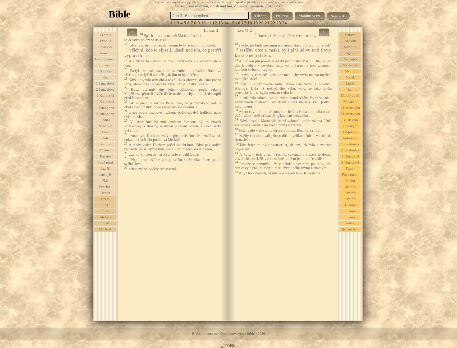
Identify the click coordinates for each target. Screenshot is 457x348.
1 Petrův (350, 193)
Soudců (105, 71)
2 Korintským (350, 114)
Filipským (350, 132)
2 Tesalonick (350, 150)
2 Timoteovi (350, 162)
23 (278, 22)
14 (226, 22)
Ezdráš (105, 120)
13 (220, 22)
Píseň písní (105, 162)
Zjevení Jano (350, 229)
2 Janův (350, 211)
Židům (350, 181)
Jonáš (105, 223)
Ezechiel (105, 187)
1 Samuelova (105, 83)
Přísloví (105, 150)
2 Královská (105, 102)
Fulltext (282, 16)
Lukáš (350, 83)
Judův (350, 223)
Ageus (350, 53)
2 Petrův (350, 199)
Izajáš (105, 168)
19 (255, 22)
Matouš (350, 71)
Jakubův (350, 187)
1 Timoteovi (350, 156)
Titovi (350, 168)
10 (203, 22)
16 (238, 22)
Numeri (105, 53)
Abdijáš (105, 217)
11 (209, 22)
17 (243, 22)
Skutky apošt (350, 96)
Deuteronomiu (105, 59)
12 (214, 22)
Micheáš (105, 229)
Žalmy (105, 144)
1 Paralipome (105, 108)
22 (273, 22)
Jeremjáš (105, 175)
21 (267, 22)
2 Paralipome (105, 114)
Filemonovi (350, 175)
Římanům (350, 102)
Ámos (105, 211)
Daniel (105, 193)
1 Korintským (350, 108)
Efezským (350, 126)
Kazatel (105, 156)
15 (232, 22)
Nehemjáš (105, 126)
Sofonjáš (350, 47)
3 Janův (350, 217)
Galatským (350, 120)
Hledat (260, 16)
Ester (105, 132)
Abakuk (350, 41)
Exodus (105, 41)
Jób (105, 138)
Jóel (105, 205)
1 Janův (350, 205)
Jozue (105, 65)
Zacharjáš (350, 59)
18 (249, 22)
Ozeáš (105, 199)
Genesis (105, 35)
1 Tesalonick (350, 144)
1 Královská (105, 96)
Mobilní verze (310, 16)
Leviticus (105, 47)
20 (261, 22)
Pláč (105, 181)
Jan (350, 89)
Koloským (350, 138)
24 (284, 22)
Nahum (350, 35)
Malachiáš (350, 65)
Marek (350, 77)
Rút (105, 77)
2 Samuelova (105, 89)
